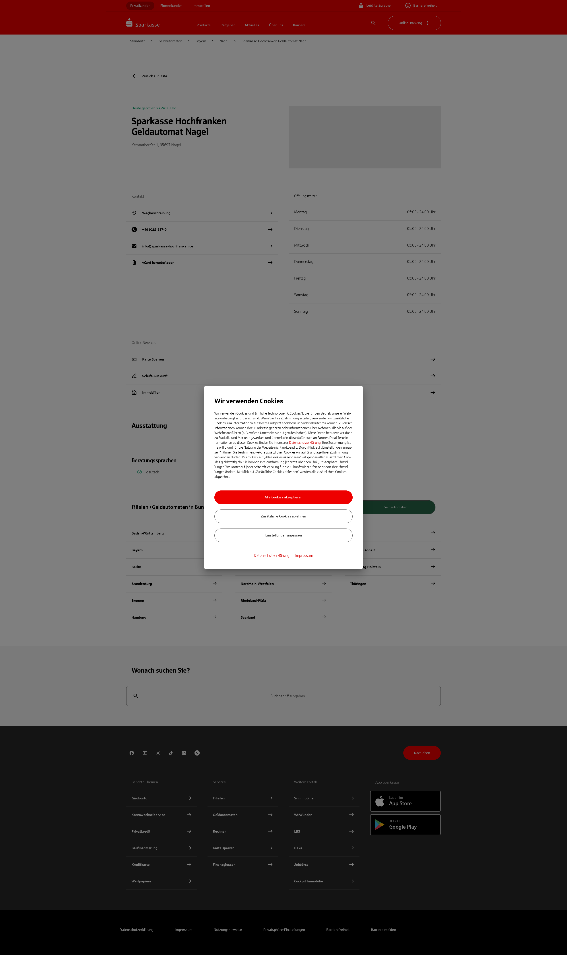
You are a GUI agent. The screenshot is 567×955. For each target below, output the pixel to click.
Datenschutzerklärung (304, 442)
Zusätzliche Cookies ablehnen (283, 516)
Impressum (304, 555)
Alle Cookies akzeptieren (283, 497)
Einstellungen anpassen (283, 535)
